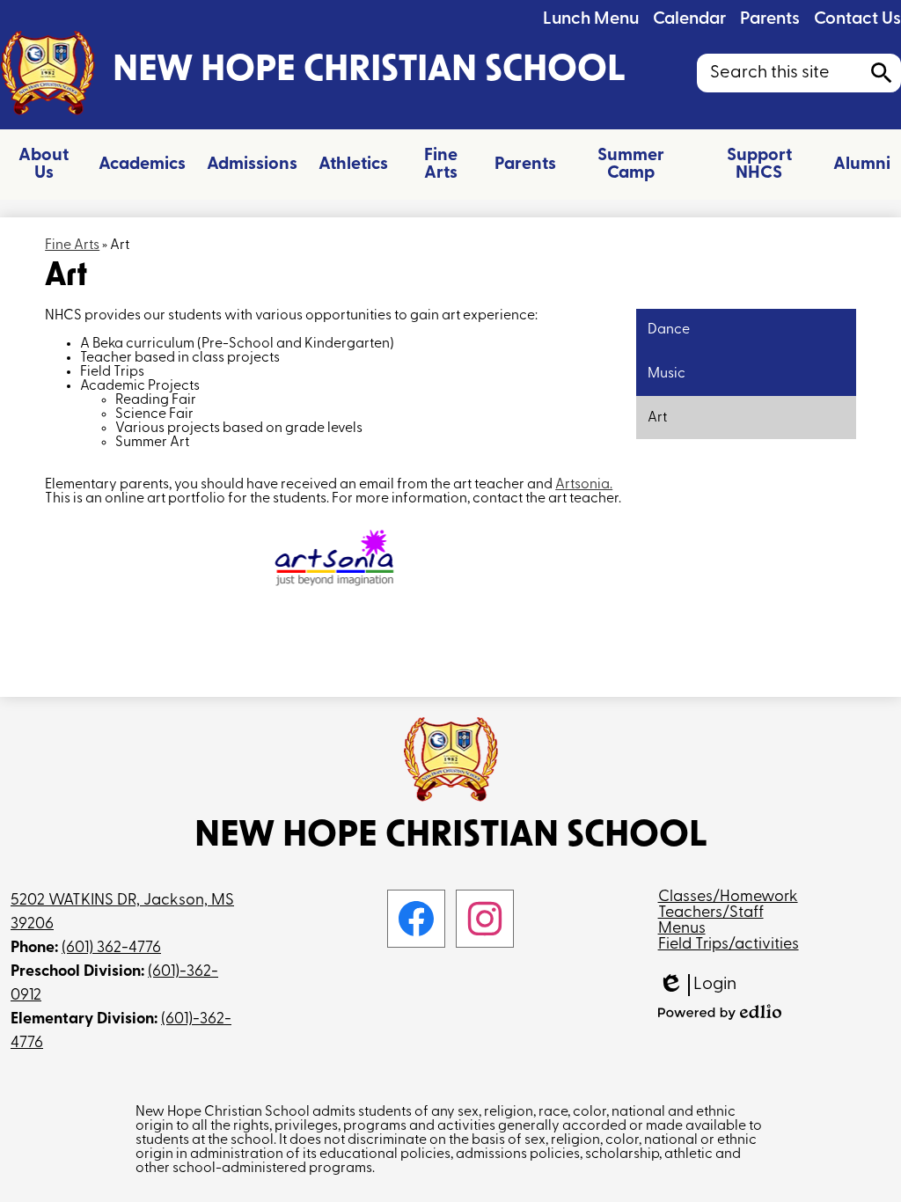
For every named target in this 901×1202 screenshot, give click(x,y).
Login (697, 986)
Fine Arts (72, 245)
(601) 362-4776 (111, 948)
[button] (44, 164)
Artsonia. (583, 485)
